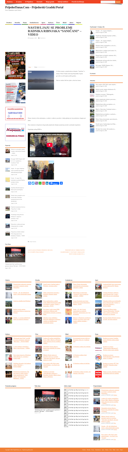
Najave (78, 22)
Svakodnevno (34, 22)
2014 (65, 425)
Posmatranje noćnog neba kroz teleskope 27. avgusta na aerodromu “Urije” (17, 216)
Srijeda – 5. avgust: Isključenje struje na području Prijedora (21, 318)
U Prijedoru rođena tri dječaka (81, 363)
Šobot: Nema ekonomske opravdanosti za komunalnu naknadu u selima (80, 285)
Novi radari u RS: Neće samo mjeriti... (106, 84)
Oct (87, 393)
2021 (65, 404)
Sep (85, 393)
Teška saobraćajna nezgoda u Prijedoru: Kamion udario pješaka (51, 294)
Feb (70, 390)
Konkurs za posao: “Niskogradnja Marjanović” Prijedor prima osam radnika (111, 348)
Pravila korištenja (78, 2)
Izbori (71, 22)
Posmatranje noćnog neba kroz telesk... (106, 60)
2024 (65, 395)
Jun (79, 390)
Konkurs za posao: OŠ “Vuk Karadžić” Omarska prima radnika (111, 365)
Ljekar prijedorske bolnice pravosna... (106, 99)
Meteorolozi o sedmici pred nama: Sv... (106, 50)
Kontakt (39, 2)
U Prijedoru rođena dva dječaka (81, 346)
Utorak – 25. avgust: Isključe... (104, 30)
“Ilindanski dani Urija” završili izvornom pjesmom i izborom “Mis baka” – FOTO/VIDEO (21, 339)
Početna (10, 2)
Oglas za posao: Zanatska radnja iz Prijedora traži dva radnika (112, 372)
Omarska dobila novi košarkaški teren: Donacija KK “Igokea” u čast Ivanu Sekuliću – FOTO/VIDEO (112, 303)
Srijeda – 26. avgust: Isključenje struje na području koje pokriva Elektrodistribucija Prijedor (17, 170)
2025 (65, 393)
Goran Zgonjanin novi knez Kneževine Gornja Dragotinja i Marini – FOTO (81, 302)
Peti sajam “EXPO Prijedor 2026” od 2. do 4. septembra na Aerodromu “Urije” (18, 161)
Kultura (50, 22)
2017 (65, 416)
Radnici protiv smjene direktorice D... (106, 89)
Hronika (17, 22)
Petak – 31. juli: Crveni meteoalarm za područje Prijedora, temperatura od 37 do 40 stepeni (81, 312)
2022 (65, 401)
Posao (25, 22)
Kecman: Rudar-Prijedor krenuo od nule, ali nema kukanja (112, 318)
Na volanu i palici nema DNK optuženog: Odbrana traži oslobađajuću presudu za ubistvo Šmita (52, 312)
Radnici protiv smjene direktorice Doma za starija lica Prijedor (21, 311)
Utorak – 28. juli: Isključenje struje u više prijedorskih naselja (22, 293)
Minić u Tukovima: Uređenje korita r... (106, 109)
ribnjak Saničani (32, 241)
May (77, 390)
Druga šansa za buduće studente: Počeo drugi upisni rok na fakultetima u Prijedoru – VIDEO (18, 233)
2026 (65, 390)
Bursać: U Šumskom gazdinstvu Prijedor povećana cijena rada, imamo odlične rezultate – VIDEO (82, 320)
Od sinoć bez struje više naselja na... (105, 129)
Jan (68, 390)
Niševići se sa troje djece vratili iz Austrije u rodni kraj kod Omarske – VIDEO (18, 151)
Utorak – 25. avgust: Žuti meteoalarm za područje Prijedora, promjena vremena (18, 180)
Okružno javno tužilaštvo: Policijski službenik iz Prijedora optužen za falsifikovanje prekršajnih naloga (51, 320)
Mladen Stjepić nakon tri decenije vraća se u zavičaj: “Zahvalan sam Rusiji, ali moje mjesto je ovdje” (51, 357)
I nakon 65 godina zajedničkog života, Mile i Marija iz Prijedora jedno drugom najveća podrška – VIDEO (52, 340)
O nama (19, 2)
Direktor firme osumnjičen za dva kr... (106, 45)
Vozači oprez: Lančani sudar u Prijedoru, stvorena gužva (51, 285)
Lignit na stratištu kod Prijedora (21, 301)
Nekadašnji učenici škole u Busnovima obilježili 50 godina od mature (51, 348)
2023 (65, 398)
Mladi (65, 22)
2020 (65, 407)
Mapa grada (50, 2)
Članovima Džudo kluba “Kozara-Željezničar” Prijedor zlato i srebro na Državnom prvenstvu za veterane (111, 312)
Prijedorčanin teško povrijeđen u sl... (106, 104)
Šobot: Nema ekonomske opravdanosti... (107, 119)
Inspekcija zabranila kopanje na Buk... (106, 35)
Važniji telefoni (63, 2)
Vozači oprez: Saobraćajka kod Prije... (106, 124)
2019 (65, 410)
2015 (65, 422)
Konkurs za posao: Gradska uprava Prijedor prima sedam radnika (111, 339)
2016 (65, 419)
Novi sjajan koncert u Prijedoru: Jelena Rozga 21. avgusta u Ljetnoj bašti (22, 356)
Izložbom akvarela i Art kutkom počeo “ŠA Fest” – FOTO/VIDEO (22, 365)
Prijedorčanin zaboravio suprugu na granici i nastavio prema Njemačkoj (22, 285)
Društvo (9, 22)
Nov (65, 394)
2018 (65, 413)
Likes (30, 67)
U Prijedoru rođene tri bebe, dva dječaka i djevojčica (82, 372)
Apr (74, 390)
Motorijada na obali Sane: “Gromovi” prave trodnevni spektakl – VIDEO (80, 294)
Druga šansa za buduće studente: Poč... (106, 55)
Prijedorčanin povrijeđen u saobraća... (106, 114)
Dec (67, 394)
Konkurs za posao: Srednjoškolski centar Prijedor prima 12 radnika (111, 356)
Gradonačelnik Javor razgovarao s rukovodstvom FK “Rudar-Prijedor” (112, 285)
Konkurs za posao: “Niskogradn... (105, 94)
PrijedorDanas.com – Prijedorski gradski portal (34, 7)
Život (58, 22)
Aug (83, 390)
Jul (81, 390)
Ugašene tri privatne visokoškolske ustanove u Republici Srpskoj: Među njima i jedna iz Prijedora (52, 374)
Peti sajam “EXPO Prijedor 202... (105, 65)
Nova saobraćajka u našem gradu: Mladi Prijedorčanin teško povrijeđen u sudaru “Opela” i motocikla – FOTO (52, 303)
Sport (43, 22)
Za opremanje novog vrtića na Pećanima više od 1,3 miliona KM (81, 339)
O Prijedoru (29, 2)
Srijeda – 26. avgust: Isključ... (104, 40)
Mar (72, 390)
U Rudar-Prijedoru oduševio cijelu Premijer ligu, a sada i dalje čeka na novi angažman (111, 294)
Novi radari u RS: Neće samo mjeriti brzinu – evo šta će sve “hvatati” (51, 365)
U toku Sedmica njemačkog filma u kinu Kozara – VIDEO (21, 347)
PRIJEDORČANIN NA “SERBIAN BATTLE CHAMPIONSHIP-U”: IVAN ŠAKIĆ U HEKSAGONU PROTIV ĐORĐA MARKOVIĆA (72, 252)
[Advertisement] (89, 16)
